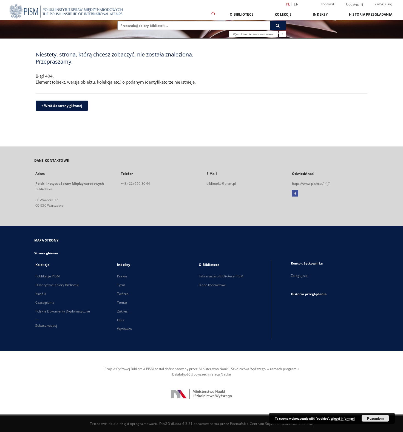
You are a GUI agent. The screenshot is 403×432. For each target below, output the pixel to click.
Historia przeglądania (370, 14)
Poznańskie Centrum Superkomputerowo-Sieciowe (271, 423)
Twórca (123, 293)
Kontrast (327, 4)
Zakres (122, 311)
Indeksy (320, 14)
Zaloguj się (383, 4)
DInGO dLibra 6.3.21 (176, 423)
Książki (40, 293)
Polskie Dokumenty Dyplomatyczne (62, 311)
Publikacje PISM (47, 276)
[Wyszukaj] (278, 25)
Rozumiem (375, 418)
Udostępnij (354, 4)
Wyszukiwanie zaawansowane (253, 34)
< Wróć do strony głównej (61, 105)
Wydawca (124, 328)
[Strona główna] (213, 14)
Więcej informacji (343, 418)
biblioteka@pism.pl (221, 183)
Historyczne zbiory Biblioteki (57, 285)
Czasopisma (44, 302)
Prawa (122, 276)
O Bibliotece (241, 14)
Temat (122, 302)
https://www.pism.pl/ (308, 183)
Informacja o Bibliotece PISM (221, 276)
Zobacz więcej (46, 325)
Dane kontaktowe (212, 285)
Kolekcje (283, 14)
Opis (120, 320)
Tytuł (121, 285)
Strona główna (46, 253)
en (296, 4)
